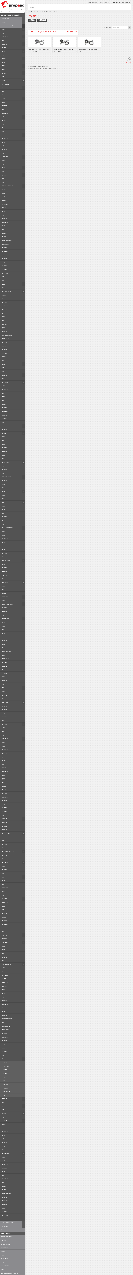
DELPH (4, 66)
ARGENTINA (5, 157)
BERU (2, 1262)
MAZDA (4, 237)
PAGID (3, 1269)
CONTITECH (4, 1248)
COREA (4, 51)
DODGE (4, 106)
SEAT (3, 128)
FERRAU (4, 375)
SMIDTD (4, 899)
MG (3, 1022)
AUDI (3, 197)
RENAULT (5, 259)
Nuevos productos (6, 1230)
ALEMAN (4, 135)
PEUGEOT (5, 251)
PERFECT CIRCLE (6, 833)
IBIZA (3, 229)
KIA (3, 648)
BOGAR (4, 44)
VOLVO (4, 277)
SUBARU (4, 673)
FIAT (3, 313)
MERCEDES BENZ (7, 240)
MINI (3, 655)
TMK (3, 1059)
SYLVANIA (5, 935)
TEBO (3, 88)
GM (3, 40)
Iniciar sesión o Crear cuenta (121, 2)
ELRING (4, 364)
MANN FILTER (5, 1266)
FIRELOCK (5, 382)
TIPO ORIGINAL (6, 964)
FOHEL (3, 1251)
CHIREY (4, 979)
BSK (3, 284)
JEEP (3, 328)
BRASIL (4, 175)
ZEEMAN (4, 1121)
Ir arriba (128, 62)
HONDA (4, 219)
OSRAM (4, 819)
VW (3, 33)
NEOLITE (4, 724)
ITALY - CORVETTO (7, 528)
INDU (3, 491)
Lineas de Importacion (7, 26)
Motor (4, 48)
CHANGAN (5, 975)
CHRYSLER (5, 138)
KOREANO (5, 597)
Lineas (3, 22)
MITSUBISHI (5, 244)
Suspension (42, 20)
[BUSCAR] (23, 11)
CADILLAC (5, 822)
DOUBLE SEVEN (6, 291)
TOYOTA (4, 269)
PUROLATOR (4, 1255)
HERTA (4, 433)
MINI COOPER (6, 1026)
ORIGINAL (5, 739)
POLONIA (5, 862)
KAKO (4, 73)
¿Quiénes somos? (104, 2)
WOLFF (4, 1113)
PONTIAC (4, 255)
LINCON (4, 826)
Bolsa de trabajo (92, 2)
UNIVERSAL (5, 84)
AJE (3, 117)
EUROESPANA (6, 1153)
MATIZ (4, 233)
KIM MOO (5, 582)
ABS (3, 29)
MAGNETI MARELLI (7, 604)
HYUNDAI (5, 113)
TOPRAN (4, 1099)
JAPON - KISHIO (6, 560)
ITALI (3, 502)
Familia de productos (7, 1222)
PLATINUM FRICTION (8, 851)
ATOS (4, 102)
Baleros (32, 20)
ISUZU (4, 644)
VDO (3, 1106)
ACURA (4, 189)
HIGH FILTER (5, 462)
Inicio (30, 11)
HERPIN (4, 426)
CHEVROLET (5, 200)
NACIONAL (5, 702)
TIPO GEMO (5, 942)
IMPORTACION (6, 477)
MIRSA (4, 688)
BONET (4, 168)
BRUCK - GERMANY (7, 186)
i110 (3, 226)
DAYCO (4, 58)
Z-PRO (4, 99)
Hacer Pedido (5, 18)
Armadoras (4, 1226)
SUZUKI (4, 266)
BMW (3, 69)
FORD (4, 62)
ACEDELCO (5, 37)
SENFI (4, 80)
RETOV (4, 877)
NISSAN (4, 149)
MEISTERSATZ (6, 619)
